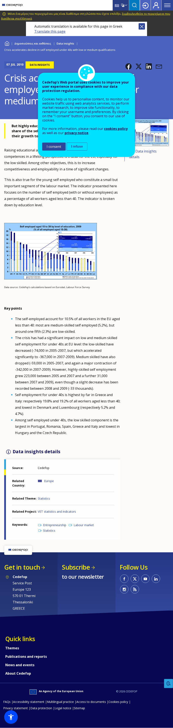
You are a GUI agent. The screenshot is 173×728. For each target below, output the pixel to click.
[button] (128, 66)
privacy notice (76, 133)
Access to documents (91, 702)
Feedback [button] (168, 683)
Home (6, 43)
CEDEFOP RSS (135, 589)
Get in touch (22, 567)
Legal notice (63, 708)
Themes (12, 648)
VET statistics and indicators (57, 512)
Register (156, 5)
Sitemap (79, 708)
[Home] (12, 5)
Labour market (84, 525)
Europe (49, 481)
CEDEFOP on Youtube (145, 578)
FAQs (7, 702)
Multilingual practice (60, 702)
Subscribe (76, 567)
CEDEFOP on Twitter (135, 578)
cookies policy (116, 128)
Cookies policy (118, 702)
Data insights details (143, 154)
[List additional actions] (125, 5)
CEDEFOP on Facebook (124, 578)
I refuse (77, 146)
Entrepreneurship (54, 525)
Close (142, 26)
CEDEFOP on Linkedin (156, 578)
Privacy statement (15, 708)
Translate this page (49, 31)
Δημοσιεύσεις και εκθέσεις (32, 43)
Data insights (65, 43)
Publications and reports (26, 656)
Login (145, 5)
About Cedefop (18, 673)
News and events (19, 665)
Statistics (44, 498)
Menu (167, 5)
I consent (54, 146)
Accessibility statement (28, 702)
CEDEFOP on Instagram (124, 589)
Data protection (41, 708)
